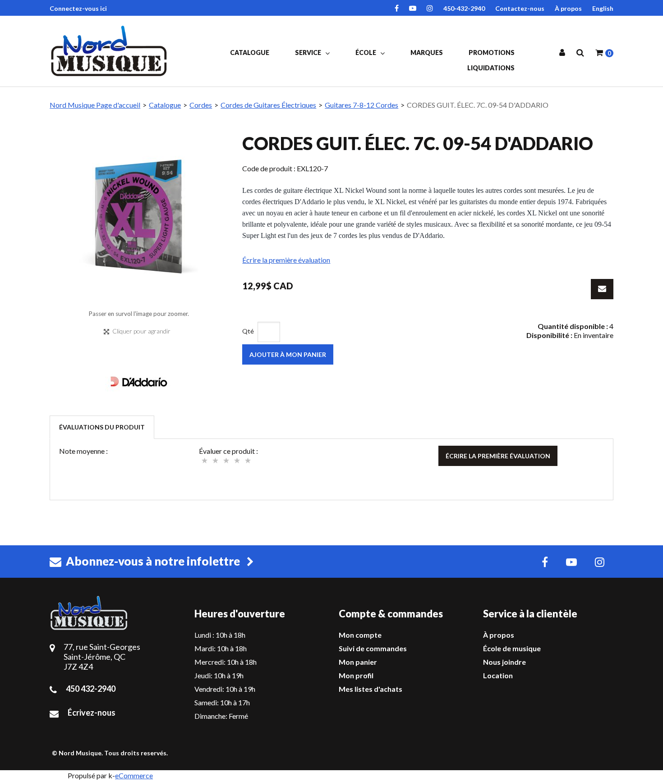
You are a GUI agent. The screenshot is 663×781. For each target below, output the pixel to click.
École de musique (512, 648)
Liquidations (491, 68)
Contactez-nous (519, 8)
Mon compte (360, 634)
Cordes (200, 104)
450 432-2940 (90, 689)
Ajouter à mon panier (287, 354)
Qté (248, 331)
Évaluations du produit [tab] (102, 427)
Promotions (492, 52)
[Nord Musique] (110, 51)
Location (498, 675)
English (602, 8)
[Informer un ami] (602, 289)
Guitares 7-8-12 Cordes (361, 104)
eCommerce (134, 775)
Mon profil (356, 675)
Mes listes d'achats (370, 689)
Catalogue (249, 52)
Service (308, 52)
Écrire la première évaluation (286, 260)
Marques (426, 52)
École (366, 52)
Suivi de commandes (373, 648)
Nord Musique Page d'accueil (95, 104)
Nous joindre (504, 662)
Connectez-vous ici (78, 8)
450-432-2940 (464, 8)
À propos (568, 8)
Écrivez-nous (91, 712)
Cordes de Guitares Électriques (268, 104)
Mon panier (358, 662)
